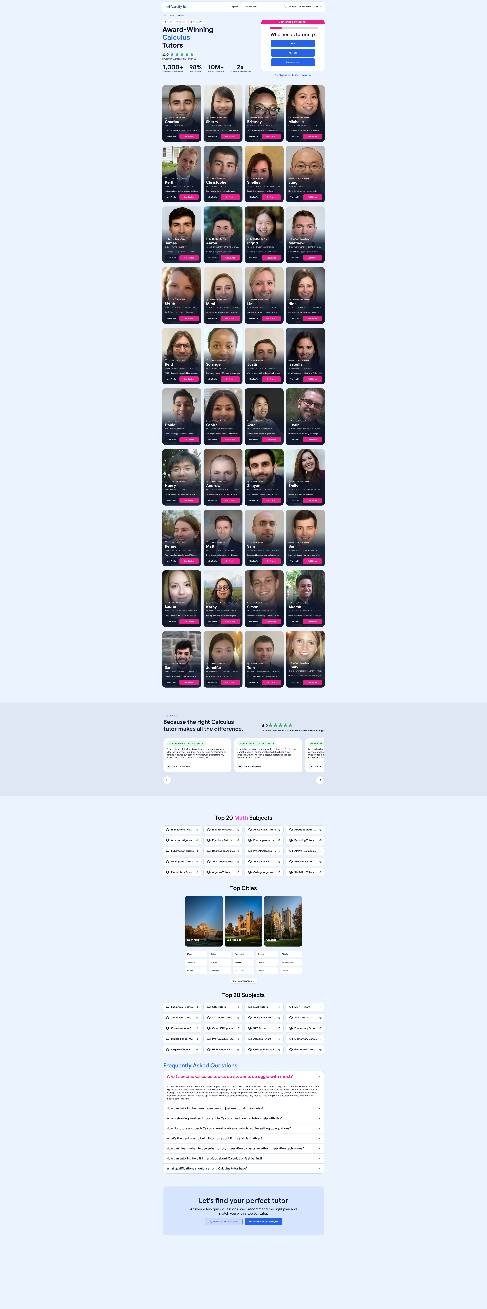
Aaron (211, 243)
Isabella (295, 364)
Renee (170, 546)
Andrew (213, 486)
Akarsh (294, 607)
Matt (210, 546)
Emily (293, 486)
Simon (252, 607)
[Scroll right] (320, 780)
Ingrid (252, 243)
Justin (252, 364)
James (171, 243)
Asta (251, 425)
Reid (169, 364)
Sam (251, 546)
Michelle (296, 122)
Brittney (254, 122)
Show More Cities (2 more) (243, 981)
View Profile (171, 136)
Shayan (253, 486)
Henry (170, 486)
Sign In (317, 6)
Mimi (210, 304)
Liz (249, 304)
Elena (170, 303)
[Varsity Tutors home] (179, 7)
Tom (251, 668)
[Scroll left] (167, 780)
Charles (172, 122)
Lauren (171, 606)
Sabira (212, 425)
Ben (291, 546)
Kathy (211, 607)
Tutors (164, 15)
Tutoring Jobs (250, 6)
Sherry (212, 122)
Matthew (296, 243)
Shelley (253, 182)
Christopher (217, 182)
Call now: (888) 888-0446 (299, 6)
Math (172, 15)
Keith (170, 182)
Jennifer (213, 668)
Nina (292, 304)
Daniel (170, 425)
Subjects (234, 6)
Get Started (189, 136)
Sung (293, 182)
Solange (213, 364)
